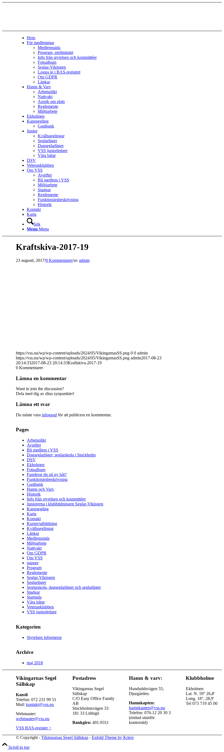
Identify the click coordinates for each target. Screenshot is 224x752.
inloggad (49, 415)
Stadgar (33, 592)
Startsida (34, 597)
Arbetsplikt (36, 440)
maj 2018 (35, 662)
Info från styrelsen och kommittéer (56, 499)
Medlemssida (38, 538)
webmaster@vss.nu (32, 718)
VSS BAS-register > (33, 728)
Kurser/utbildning (42, 523)
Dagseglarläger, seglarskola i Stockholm (61, 455)
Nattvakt (34, 548)
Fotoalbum (36, 469)
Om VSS (35, 558)
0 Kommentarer (59, 260)
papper (33, 562)
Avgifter (34, 445)
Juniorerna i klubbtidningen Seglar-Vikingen (65, 504)
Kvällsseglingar (40, 528)
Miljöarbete (36, 543)
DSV (31, 459)
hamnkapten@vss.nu (147, 707)
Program (34, 567)
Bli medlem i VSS (42, 450)
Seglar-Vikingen (41, 577)
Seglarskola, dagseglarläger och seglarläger (64, 587)
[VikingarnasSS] (57, 28)
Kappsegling (38, 509)
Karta (31, 513)
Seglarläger (36, 582)
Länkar (33, 533)
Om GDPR (36, 553)
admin (84, 260)
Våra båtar (36, 602)
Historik (34, 494)
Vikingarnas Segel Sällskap (64, 737)
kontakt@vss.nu (40, 704)
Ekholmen (36, 464)
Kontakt (34, 518)
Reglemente (37, 572)
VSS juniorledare (42, 612)
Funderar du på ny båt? (47, 474)
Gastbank (35, 484)
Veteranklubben (40, 607)
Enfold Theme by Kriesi (113, 737)
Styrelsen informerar (44, 637)
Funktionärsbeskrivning (47, 479)
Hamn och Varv (40, 489)
